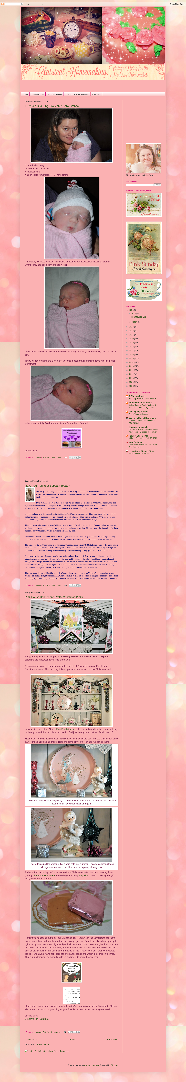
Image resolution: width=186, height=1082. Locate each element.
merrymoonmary (91, 1065)
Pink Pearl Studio (65, 729)
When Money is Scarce (138, 414)
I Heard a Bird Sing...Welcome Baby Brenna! (52, 106)
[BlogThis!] (72, 457)
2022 (131, 331)
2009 (131, 382)
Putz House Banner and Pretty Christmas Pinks (54, 597)
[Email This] (70, 457)
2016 (131, 354)
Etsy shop (84, 875)
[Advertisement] (40, 84)
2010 (131, 378)
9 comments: (56, 1032)
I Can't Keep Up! (138, 317)
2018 (131, 346)
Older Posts (112, 1040)
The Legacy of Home (139, 412)
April (133, 313)
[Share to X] (75, 457)
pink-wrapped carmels (44, 875)
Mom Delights (135, 442)
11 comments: (56, 457)
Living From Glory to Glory (141, 451)
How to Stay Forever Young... (141, 454)
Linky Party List (38, 94)
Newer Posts (31, 1040)
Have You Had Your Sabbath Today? (47, 485)
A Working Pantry (137, 396)
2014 (131, 362)
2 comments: (57, 585)
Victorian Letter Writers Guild (77, 94)
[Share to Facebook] (77, 457)
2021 (131, 335)
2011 (131, 374)
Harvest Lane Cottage (139, 436)
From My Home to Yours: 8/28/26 (142, 398)
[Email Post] (65, 457)
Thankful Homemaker (139, 427)
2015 (131, 358)
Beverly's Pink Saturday (37, 1019)
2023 (131, 327)
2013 (131, 366)
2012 (131, 370)
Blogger (114, 1065)
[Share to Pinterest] (79, 457)
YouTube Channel (54, 94)
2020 (131, 339)
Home (25, 94)
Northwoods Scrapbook (140, 403)
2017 (131, 350)
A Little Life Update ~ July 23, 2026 (143, 438)
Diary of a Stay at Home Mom (142, 418)
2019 (131, 343)
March (134, 322)
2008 (131, 386)
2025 (131, 310)
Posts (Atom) (43, 1044)
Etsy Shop (96, 94)
